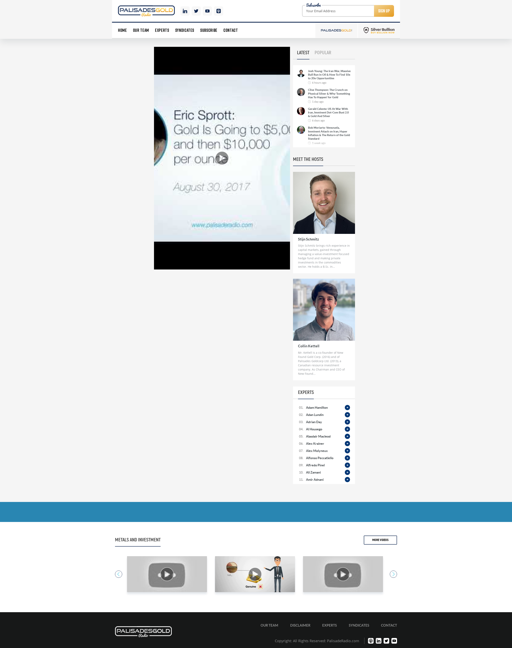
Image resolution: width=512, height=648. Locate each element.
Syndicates (184, 30)
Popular (323, 52)
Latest (303, 52)
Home (122, 30)
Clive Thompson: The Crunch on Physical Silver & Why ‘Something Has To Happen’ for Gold (329, 93)
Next (393, 574)
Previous (118, 574)
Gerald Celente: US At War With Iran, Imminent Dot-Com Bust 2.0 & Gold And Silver (328, 112)
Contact (230, 30)
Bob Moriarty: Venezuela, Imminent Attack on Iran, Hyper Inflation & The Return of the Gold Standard (329, 133)
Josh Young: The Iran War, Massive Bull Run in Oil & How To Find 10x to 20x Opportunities (329, 74)
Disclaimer (300, 625)
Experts (162, 30)
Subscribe (208, 30)
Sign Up (384, 11)
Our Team (141, 30)
